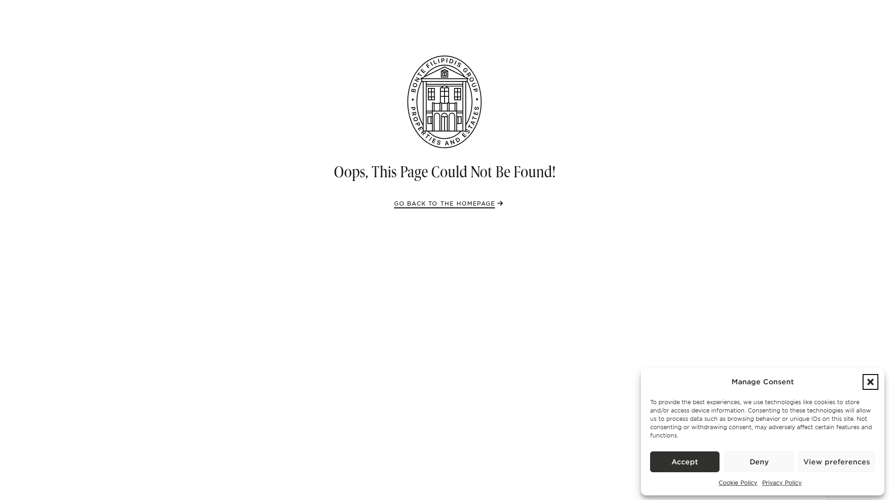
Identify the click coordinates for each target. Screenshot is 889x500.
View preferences (836, 462)
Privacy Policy (782, 482)
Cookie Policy (738, 482)
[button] (870, 382)
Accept (684, 462)
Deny (759, 462)
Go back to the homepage (444, 203)
